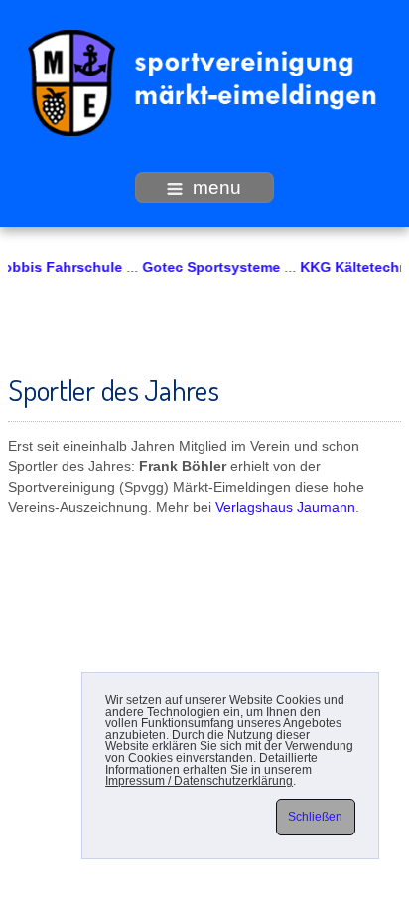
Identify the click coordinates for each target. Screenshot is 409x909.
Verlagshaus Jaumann (285, 507)
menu (217, 187)
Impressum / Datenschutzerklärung (199, 781)
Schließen (315, 817)
